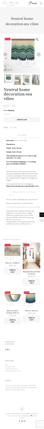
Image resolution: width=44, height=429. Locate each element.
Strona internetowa (14, 416)
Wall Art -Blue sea (31, 311)
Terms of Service (11, 369)
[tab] (22, 135)
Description (22, 135)
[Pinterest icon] (22, 421)
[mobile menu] (41, 3)
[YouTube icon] (20, 421)
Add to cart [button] (12, 271)
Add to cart (22, 119)
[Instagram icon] (24, 421)
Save (8, 39)
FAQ (6, 364)
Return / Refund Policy (13, 371)
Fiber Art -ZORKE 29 (12, 263)
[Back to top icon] (22, 409)
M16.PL (22, 418)
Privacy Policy (10, 367)
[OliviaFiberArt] (10, 3)
